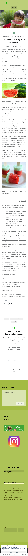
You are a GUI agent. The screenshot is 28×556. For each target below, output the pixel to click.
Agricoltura (6, 36)
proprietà (14, 321)
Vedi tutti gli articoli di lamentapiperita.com (14, 348)
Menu (14, 7)
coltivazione (20, 319)
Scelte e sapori (21, 36)
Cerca (5, 527)
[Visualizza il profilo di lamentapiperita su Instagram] (8, 419)
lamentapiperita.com (16, 46)
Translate (14, 473)
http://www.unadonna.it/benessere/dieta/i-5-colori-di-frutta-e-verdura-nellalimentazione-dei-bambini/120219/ (13, 284)
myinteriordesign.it (7, 290)
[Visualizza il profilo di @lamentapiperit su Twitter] (6, 419)
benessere (13, 36)
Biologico (12, 319)
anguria (6, 319)
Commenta (20, 403)
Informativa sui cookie (6, 549)
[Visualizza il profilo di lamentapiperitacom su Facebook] (4, 419)
